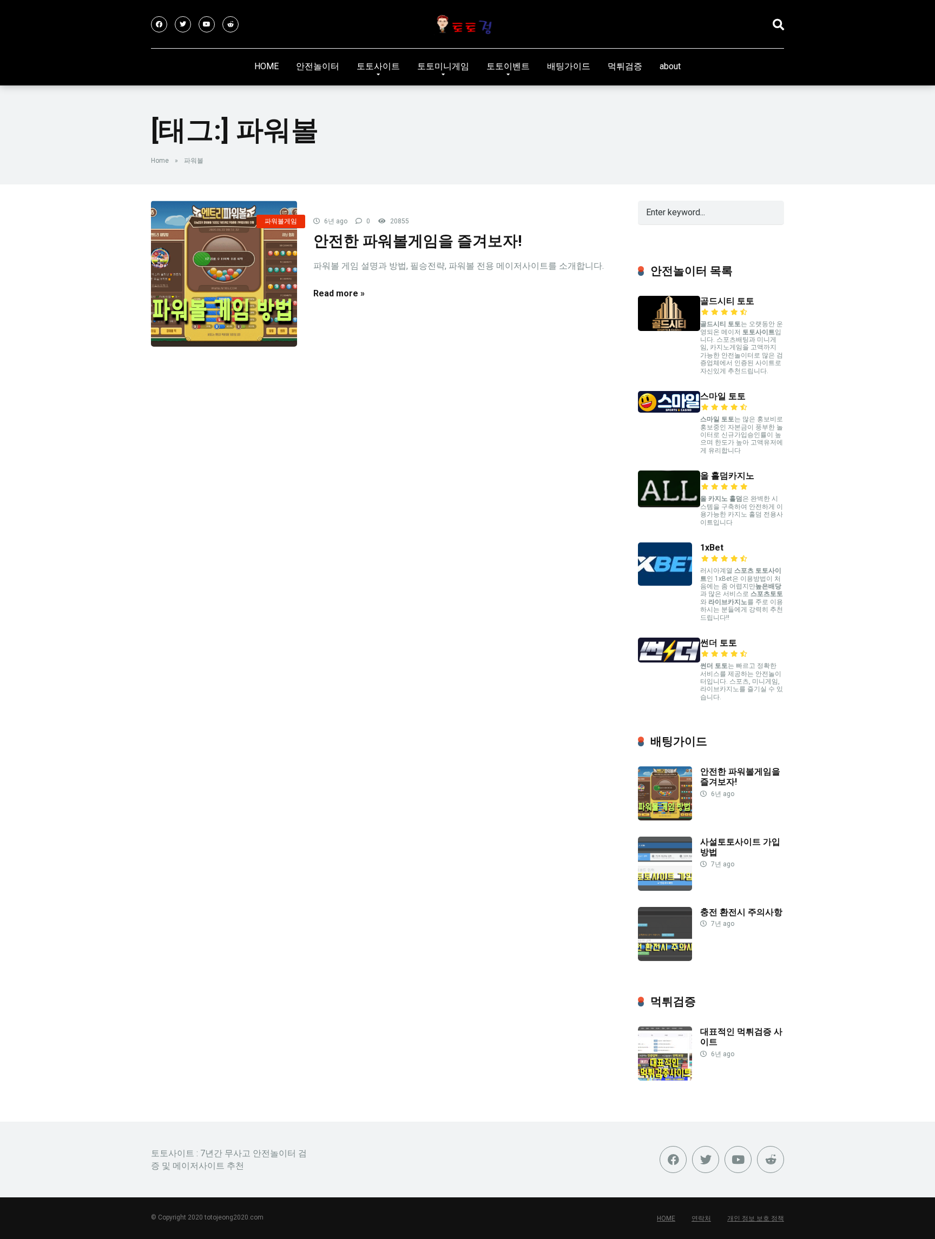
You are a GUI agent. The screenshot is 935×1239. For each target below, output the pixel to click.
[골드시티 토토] (669, 328)
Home (160, 160)
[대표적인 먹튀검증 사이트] (665, 1077)
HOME (266, 66)
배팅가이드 (568, 66)
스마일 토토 (723, 396)
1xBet (711, 547)
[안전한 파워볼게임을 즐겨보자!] (224, 274)
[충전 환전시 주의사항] (665, 958)
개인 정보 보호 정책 (755, 1218)
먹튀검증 (625, 66)
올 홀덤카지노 (727, 476)
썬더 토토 (718, 643)
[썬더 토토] (669, 659)
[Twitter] (183, 24)
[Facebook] (159, 24)
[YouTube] (207, 24)
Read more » (339, 293)
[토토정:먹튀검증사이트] (468, 24)
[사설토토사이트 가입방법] (665, 888)
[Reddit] (230, 24)
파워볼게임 (281, 221)
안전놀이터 (317, 66)
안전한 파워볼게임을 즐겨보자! (417, 241)
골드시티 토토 (727, 301)
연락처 (701, 1218)
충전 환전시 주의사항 (741, 912)
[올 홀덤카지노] (669, 504)
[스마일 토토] (669, 410)
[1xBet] (665, 583)
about (670, 66)
